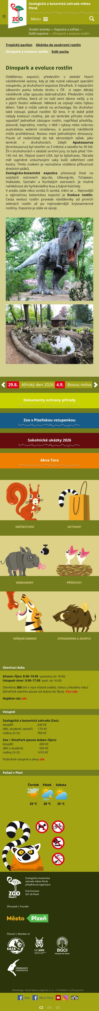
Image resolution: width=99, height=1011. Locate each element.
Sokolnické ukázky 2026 (49, 440)
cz (41, 1007)
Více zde (71, 691)
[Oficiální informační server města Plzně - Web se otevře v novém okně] (27, 918)
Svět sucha (60, 52)
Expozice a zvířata (67, 29)
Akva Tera (49, 460)
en (49, 1007)
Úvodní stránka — (41, 29)
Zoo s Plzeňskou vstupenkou (49, 420)
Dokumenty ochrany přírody (49, 400)
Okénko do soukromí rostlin (58, 45)
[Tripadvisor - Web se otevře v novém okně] (74, 998)
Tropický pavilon (19, 45)
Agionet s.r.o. (47, 990)
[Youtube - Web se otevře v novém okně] (58, 998)
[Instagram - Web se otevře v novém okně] (65, 998)
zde (23, 698)
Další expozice (39, 33)
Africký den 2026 (38, 385)
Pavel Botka (31, 990)
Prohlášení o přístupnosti (70, 990)
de (58, 1007)
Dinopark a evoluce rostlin (27, 52)
